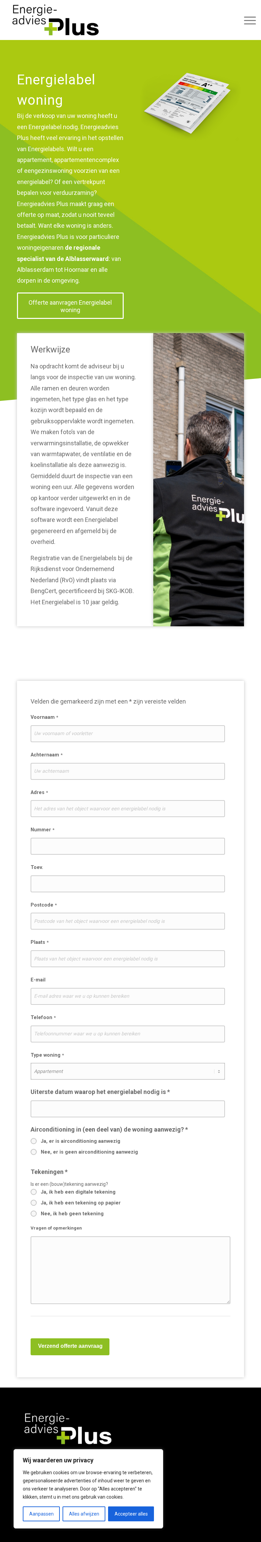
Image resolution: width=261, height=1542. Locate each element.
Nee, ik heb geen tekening (72, 1214)
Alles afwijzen (84, 1514)
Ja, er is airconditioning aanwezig (80, 1141)
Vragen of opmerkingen (56, 1228)
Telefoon (43, 1017)
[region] (88, 1488)
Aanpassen (41, 1514)
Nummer (42, 830)
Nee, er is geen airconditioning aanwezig (89, 1152)
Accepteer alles (131, 1514)
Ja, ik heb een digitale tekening (78, 1192)
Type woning (47, 1055)
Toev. (37, 867)
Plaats (40, 942)
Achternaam (47, 755)
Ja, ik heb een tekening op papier (81, 1203)
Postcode (44, 905)
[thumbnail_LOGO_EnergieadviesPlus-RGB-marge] (55, 20)
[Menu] (248, 20)
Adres (39, 792)
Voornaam (44, 717)
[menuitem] (248, 20)
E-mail (38, 980)
